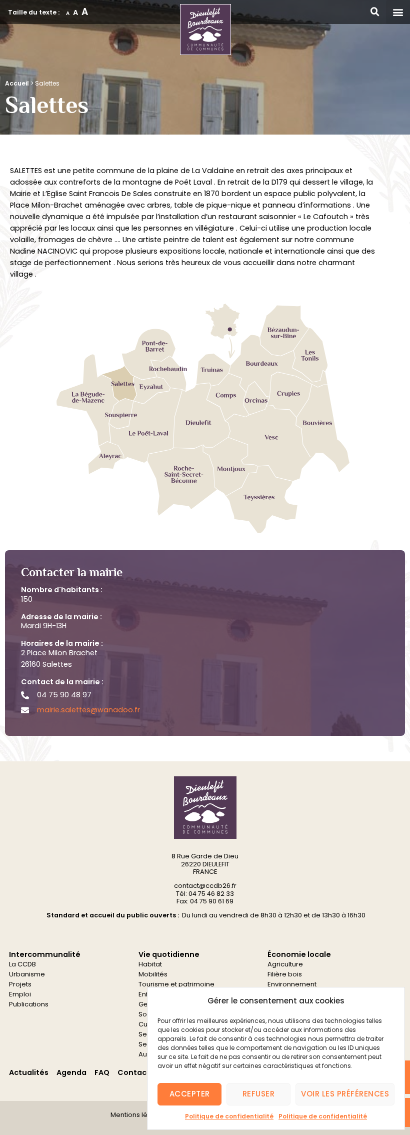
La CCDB (22, 964)
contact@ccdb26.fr (205, 885)
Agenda (71, 1072)
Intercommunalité (44, 954)
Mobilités (153, 974)
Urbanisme (27, 974)
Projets (20, 984)
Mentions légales (138, 1114)
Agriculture (285, 964)
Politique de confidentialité (229, 1116)
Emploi (20, 994)
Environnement (292, 984)
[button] (398, 12)
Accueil (17, 83)
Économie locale (299, 954)
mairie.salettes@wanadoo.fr (88, 710)
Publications (28, 1004)
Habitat (150, 964)
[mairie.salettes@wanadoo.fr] (25, 710)
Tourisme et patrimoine (176, 984)
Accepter (190, 1093)
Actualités (28, 1072)
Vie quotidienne (169, 954)
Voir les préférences (345, 1093)
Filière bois (285, 974)
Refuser (258, 1093)
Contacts (136, 1072)
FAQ (102, 1072)
